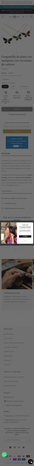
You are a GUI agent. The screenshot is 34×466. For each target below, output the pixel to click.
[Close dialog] (32, 223)
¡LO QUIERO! (25, 236)
